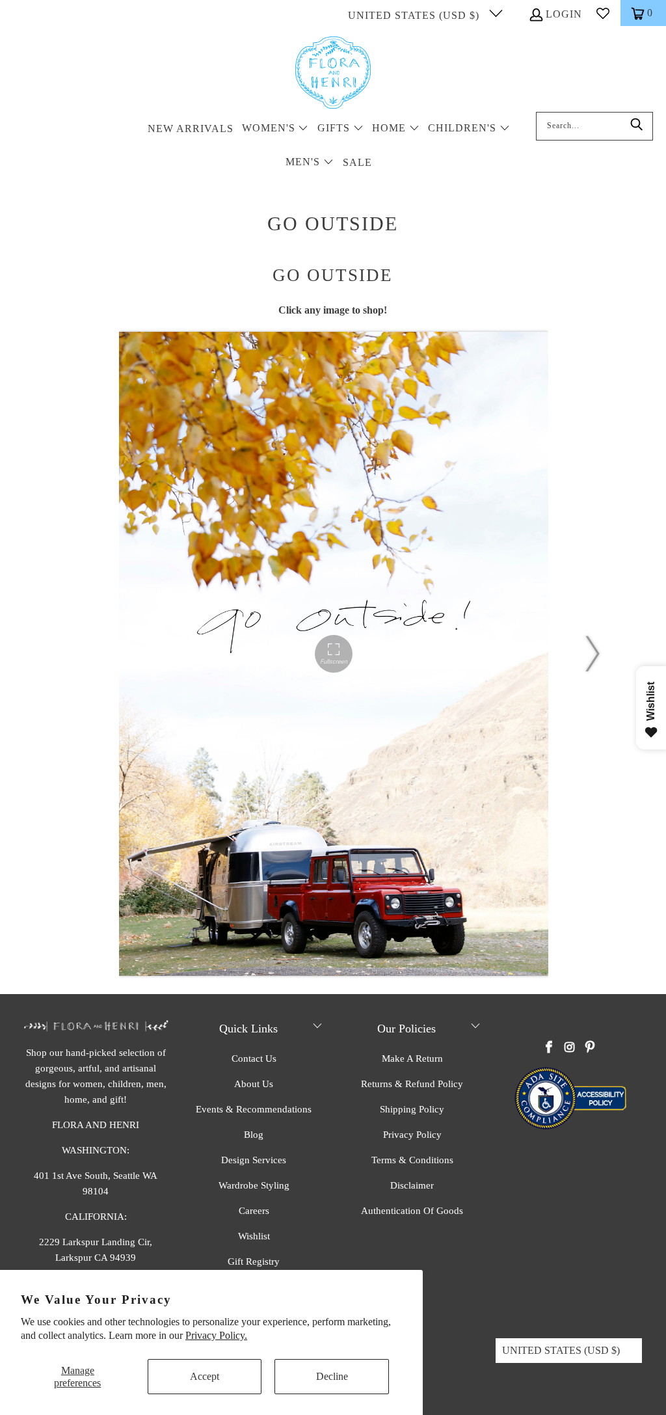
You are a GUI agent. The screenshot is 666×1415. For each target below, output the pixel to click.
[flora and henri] (333, 73)
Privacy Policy (412, 1134)
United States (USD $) (415, 15)
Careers (254, 1211)
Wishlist (254, 1236)
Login (564, 14)
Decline (332, 1376)
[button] (275, 129)
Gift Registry (254, 1261)
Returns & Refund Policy (412, 1084)
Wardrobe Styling (254, 1185)
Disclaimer (412, 1185)
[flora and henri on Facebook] (549, 1048)
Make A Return (412, 1058)
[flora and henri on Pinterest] (590, 1048)
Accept (204, 1376)
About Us (253, 1084)
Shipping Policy (412, 1109)
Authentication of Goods (412, 1211)
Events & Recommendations (254, 1109)
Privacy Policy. (216, 1335)
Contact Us (254, 1058)
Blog (253, 1134)
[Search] (636, 126)
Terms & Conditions (412, 1160)
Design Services (253, 1160)
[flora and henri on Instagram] (570, 1048)
